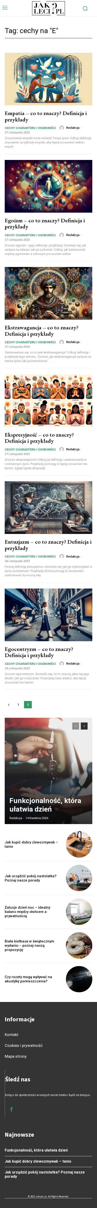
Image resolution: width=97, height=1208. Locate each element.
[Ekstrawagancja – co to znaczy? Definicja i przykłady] (48, 293)
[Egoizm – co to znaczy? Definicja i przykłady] (48, 186)
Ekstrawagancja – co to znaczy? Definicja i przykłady (41, 330)
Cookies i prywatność (24, 1045)
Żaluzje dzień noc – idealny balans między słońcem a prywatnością (27, 911)
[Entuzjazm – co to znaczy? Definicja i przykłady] (48, 507)
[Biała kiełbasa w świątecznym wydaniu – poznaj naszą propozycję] (79, 945)
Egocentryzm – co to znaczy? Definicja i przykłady (39, 652)
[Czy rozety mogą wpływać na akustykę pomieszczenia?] (79, 979)
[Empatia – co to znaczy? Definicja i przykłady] (48, 79)
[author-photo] (62, 127)
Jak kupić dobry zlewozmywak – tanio (38, 1161)
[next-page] (84, 726)
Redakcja (72, 127)
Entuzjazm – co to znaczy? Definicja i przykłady (48, 544)
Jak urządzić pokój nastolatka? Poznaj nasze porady (31, 878)
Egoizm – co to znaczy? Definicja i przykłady (45, 223)
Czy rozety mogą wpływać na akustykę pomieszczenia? (28, 979)
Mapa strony (16, 1056)
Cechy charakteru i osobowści (30, 128)
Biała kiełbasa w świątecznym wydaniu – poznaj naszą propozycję (29, 945)
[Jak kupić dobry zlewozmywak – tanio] (79, 844)
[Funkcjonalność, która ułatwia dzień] (48, 771)
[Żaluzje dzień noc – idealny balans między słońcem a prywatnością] (79, 911)
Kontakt (11, 1034)
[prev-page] (8, 704)
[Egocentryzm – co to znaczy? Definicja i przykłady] (48, 615)
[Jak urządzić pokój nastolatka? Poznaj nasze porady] (79, 878)
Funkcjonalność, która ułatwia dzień (45, 804)
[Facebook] (11, 1109)
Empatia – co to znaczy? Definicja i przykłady (46, 116)
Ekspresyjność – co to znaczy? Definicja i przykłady (39, 437)
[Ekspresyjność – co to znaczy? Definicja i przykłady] (48, 400)
